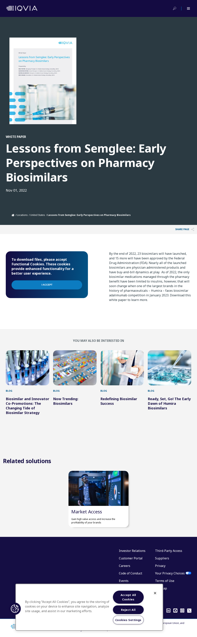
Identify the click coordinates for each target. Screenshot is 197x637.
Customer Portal (131, 558)
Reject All (128, 610)
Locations (22, 215)
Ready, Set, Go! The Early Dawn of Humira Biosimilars (169, 403)
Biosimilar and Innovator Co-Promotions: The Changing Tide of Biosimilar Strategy (27, 405)
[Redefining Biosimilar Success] (122, 367)
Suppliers (162, 558)
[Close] (155, 593)
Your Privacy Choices (170, 573)
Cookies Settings (128, 620)
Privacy (160, 566)
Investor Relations (132, 551)
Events (124, 581)
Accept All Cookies (128, 597)
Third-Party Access (168, 551)
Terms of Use (164, 581)
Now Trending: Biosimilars (65, 401)
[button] (15, 609)
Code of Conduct (130, 573)
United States (37, 215)
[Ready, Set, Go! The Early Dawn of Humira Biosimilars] (169, 367)
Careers (124, 566)
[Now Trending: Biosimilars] (75, 367)
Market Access (86, 511)
